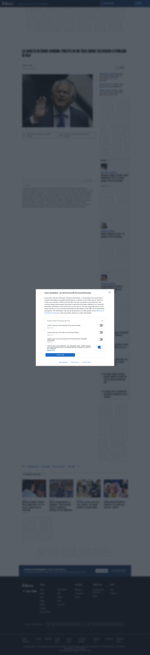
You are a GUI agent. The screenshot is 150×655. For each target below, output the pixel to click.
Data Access (75, 362)
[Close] (110, 293)
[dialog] (75, 327)
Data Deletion (63, 362)
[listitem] (75, 321)
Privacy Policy (86, 362)
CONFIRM (60, 355)
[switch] (100, 325)
